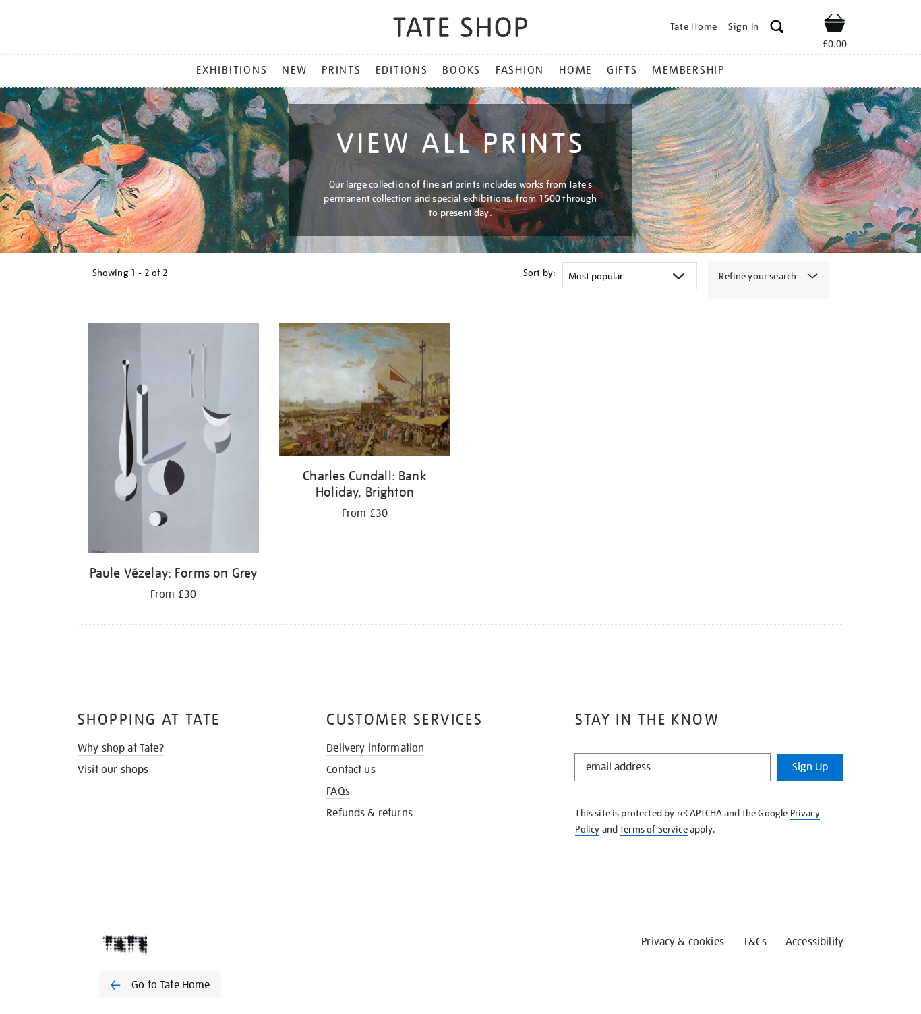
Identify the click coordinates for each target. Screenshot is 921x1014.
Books (461, 70)
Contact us (351, 770)
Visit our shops (113, 770)
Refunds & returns (369, 813)
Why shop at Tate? (121, 748)
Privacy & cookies (682, 942)
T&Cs (755, 942)
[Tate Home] (184, 944)
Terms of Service (654, 829)
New (294, 70)
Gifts (622, 70)
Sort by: (539, 272)
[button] (777, 28)
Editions (401, 70)
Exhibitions (231, 70)
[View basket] (834, 25)
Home (575, 70)
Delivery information (375, 748)
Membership (688, 70)
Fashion (520, 70)
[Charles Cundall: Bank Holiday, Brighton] (364, 392)
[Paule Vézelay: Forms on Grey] (173, 440)
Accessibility (814, 942)
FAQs (338, 791)
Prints (341, 70)
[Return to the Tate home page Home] (460, 29)
